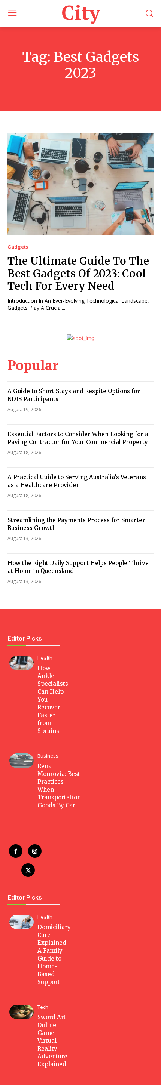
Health (44, 658)
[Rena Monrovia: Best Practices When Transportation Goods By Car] (21, 760)
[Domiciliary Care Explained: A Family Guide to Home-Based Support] (21, 922)
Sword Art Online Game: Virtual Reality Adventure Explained (52, 1041)
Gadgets (17, 246)
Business (47, 755)
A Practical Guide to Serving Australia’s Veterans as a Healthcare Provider (76, 481)
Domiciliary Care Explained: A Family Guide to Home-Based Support (54, 955)
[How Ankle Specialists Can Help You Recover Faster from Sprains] (21, 663)
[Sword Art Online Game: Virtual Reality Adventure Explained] (21, 1012)
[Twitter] (28, 870)
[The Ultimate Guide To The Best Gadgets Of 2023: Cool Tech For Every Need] (80, 184)
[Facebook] (15, 851)
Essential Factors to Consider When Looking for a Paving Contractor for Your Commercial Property (77, 438)
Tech (42, 1007)
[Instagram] (35, 851)
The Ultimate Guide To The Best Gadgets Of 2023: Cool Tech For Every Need (78, 273)
